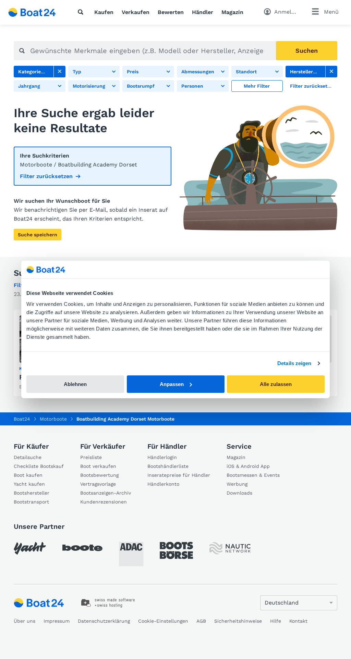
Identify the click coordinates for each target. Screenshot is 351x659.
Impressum (57, 621)
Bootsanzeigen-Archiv (105, 493)
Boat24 (22, 419)
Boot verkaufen (98, 466)
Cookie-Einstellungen (163, 621)
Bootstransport (31, 502)
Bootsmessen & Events (253, 475)
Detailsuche (27, 457)
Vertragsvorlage (98, 484)
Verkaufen (135, 12)
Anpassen (172, 384)
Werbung (237, 484)
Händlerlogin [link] (162, 457)
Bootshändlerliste (168, 466)
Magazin (232, 12)
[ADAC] (131, 554)
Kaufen (103, 12)
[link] (59, 71)
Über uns (24, 621)
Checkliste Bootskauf (39, 466)
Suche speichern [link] (37, 234)
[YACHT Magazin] (30, 548)
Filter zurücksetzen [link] (46, 176)
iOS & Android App (248, 466)
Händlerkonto (163, 484)
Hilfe (275, 621)
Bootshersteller (31, 493)
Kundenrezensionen (103, 502)
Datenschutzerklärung (104, 621)
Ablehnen (75, 384)
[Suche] (82, 12)
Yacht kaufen (29, 484)
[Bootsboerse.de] (176, 550)
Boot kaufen (28, 475)
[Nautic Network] (230, 548)
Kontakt (298, 621)
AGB (201, 621)
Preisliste (91, 457)
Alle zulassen (276, 384)
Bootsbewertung (99, 475)
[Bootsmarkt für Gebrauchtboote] (32, 12)
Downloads (239, 493)
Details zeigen (294, 363)
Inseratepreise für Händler (178, 475)
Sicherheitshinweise (238, 621)
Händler (202, 12)
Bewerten (171, 12)
